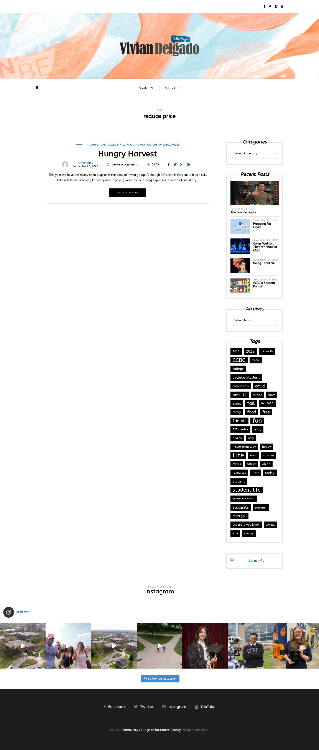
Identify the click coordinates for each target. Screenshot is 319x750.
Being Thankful (264, 263)
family (237, 412)
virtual (270, 524)
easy (271, 394)
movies (237, 464)
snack (255, 472)
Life (155, 144)
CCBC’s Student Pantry (264, 284)
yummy (248, 533)
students (240, 507)
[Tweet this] (175, 164)
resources (239, 472)
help (251, 438)
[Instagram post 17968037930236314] (159, 646)
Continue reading (128, 192)
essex (237, 403)
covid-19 (240, 395)
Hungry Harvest (127, 153)
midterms (268, 455)
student (239, 481)
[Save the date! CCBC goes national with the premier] (250, 646)
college (238, 369)
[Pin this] (188, 164)
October (251, 464)
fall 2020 (267, 403)
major (253, 455)
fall (122, 144)
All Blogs (172, 88)
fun (257, 421)
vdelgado (87, 162)
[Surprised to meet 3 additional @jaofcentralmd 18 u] (296, 646)
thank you (239, 516)
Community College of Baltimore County (151, 730)
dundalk (257, 394)
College (112, 144)
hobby (266, 446)
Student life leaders (244, 498)
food (130, 144)
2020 (236, 351)
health (237, 438)
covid (260, 386)
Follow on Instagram (162, 678)
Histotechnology (244, 446)
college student (246, 377)
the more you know (246, 524)
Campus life (97, 144)
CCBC (239, 360)
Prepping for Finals (262, 225)
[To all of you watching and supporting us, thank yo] (68, 646)
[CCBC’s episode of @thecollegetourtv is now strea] (23, 646)
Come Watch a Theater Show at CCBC (265, 247)
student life (247, 490)
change (256, 360)
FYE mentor (240, 429)
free (266, 412)
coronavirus (241, 386)
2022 (250, 351)
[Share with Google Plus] (182, 164)
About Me (146, 88)
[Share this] (169, 164)
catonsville (267, 351)
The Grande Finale (243, 212)
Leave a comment (125, 164)
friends (239, 420)
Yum (235, 533)
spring (270, 473)
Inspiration (143, 144)
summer (261, 507)
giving (258, 429)
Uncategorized (169, 144)
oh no (266, 464)
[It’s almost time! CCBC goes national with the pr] (114, 646)
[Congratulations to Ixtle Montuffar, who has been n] (205, 646)
